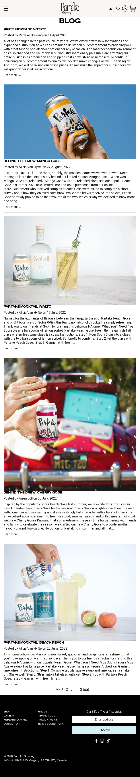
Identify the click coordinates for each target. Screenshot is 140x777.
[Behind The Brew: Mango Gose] (70, 121)
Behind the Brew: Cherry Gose (33, 493)
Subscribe (104, 730)
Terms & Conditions (51, 723)
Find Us (42, 711)
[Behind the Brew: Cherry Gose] (70, 424)
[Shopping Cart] (132, 8)
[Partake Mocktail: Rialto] (70, 260)
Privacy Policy (47, 719)
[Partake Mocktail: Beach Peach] (70, 592)
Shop (7, 711)
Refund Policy (47, 715)
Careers (9, 715)
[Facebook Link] (97, 741)
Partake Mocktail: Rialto (27, 307)
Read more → (12, 75)
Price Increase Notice (25, 30)
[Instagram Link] (102, 741)
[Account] (125, 8)
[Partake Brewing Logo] (70, 8)
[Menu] (6, 9)
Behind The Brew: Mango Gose (32, 161)
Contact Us (11, 723)
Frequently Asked (15, 719)
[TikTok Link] (108, 741)
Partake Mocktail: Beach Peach (34, 643)
